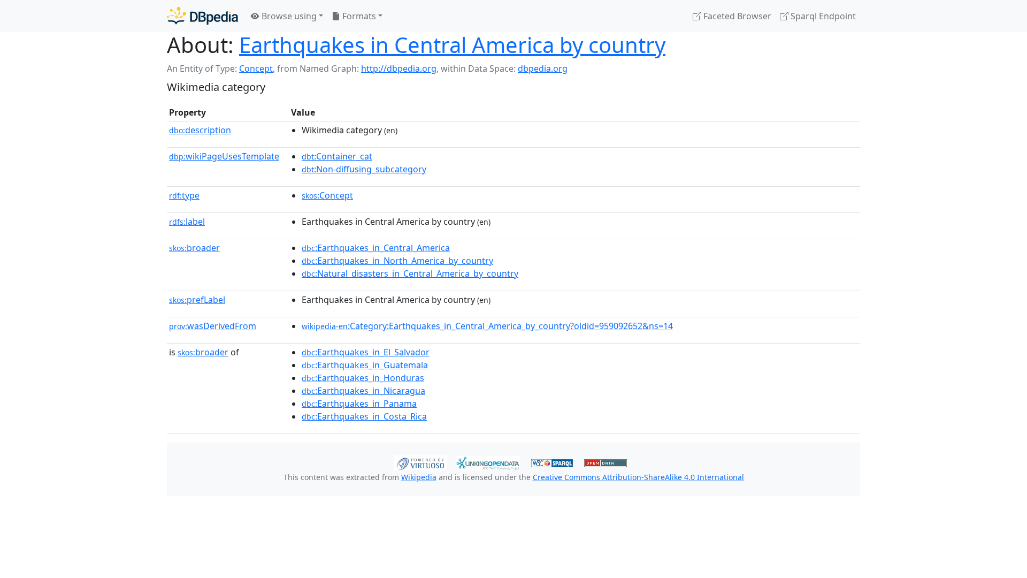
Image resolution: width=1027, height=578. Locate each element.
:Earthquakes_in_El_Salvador (366, 352)
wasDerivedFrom (212, 326)
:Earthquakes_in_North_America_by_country (397, 261)
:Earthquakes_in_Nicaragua (363, 391)
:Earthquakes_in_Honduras (363, 378)
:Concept (327, 195)
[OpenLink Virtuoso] (420, 462)
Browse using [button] (288, 16)
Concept (256, 68)
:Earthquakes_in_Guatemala (365, 365)
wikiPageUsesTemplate (224, 156)
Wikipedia (418, 477)
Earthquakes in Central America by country (452, 44)
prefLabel (197, 300)
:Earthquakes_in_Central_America (376, 248)
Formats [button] (358, 16)
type (184, 195)
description (200, 130)
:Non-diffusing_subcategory (364, 169)
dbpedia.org (543, 68)
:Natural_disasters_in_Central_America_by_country (410, 273)
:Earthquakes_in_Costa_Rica (364, 416)
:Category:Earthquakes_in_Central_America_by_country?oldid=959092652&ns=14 (487, 326)
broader (194, 248)
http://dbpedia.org (398, 68)
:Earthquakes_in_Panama (359, 403)
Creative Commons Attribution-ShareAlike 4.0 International (638, 477)
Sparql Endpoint (822, 16)
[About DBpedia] (202, 15)
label (187, 221)
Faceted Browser (736, 16)
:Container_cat (337, 156)
